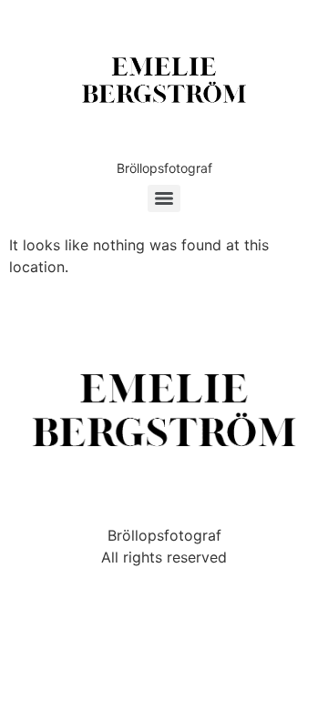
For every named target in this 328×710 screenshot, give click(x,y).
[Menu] (164, 198)
